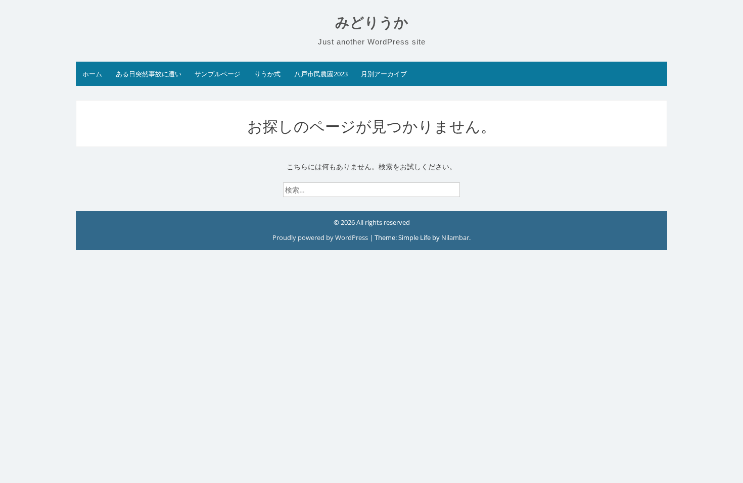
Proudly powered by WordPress (320, 237)
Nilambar (455, 237)
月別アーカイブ (384, 73)
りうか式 (267, 73)
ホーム (92, 73)
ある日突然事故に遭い (148, 73)
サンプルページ (218, 73)
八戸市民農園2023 (321, 73)
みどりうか (371, 22)
